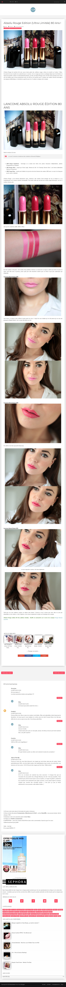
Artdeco (24, 913)
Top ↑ (62, 984)
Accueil (43, 984)
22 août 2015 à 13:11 (23, 727)
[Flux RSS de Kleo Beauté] (17, 2)
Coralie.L (13, 711)
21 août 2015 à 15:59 (16, 713)
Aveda (46, 916)
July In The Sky (15, 757)
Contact (49, 984)
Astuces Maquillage (35, 913)
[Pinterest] (44, 901)
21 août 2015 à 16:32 (16, 740)
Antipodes (45, 911)
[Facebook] (33, 901)
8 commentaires (20, 26)
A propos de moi (56, 984)
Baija (59, 916)
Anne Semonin (23, 911)
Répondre (59, 697)
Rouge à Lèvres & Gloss (15, 28)
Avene (51, 916)
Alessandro (49, 909)
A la (9, 909)
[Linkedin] (10, 901)
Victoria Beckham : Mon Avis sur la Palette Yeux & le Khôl (25, 942)
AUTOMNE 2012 (24, 916)
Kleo (6, 26)
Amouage (5, 911)
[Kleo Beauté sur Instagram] (10, 2)
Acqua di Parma (20, 909)
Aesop (39, 909)
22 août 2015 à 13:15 (23, 773)
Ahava (43, 909)
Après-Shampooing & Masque (10, 913)
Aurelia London (6, 916)
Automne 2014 (40, 916)
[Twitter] (21, 901)
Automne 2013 (32, 916)
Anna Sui (17, 911)
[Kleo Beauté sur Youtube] (15, 2)
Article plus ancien (59, 673)
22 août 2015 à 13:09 (23, 704)
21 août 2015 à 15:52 (16, 690)
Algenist (55, 909)
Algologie (60, 909)
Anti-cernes (39, 911)
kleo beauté (12, 984)
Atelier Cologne (45, 913)
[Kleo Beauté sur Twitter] (12, 2)
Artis (29, 913)
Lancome (6, 28)
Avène (55, 916)
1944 (4, 909)
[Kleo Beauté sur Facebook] (14, 2)
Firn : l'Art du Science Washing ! (19, 952)
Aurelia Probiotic (15, 916)
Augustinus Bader (54, 913)
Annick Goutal (31, 911)
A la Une (14, 909)
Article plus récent (7, 673)
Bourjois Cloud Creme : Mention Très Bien (21, 962)
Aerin (35, 909)
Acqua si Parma (29, 909)
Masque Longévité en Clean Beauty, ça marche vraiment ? (25, 923)
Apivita (50, 911)
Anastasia (11, 911)
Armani (19, 913)
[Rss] (56, 901)
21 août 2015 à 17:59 (16, 759)
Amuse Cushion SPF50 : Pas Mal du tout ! (22, 932)
